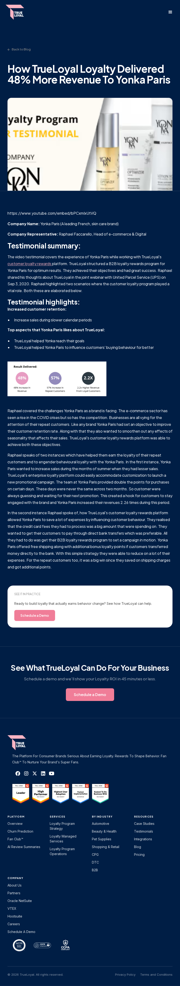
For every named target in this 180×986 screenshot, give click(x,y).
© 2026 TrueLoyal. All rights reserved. (35, 974)
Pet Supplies (101, 839)
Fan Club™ (15, 839)
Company (15, 877)
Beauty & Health (104, 831)
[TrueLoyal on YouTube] (51, 773)
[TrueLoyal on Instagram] (26, 773)
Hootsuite (15, 916)
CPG (95, 855)
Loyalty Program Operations (62, 851)
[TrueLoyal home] (24, 742)
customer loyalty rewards (30, 263)
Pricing (139, 855)
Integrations (143, 839)
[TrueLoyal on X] (35, 773)
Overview (15, 824)
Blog (137, 847)
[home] (19, 12)
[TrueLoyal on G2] (20, 793)
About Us (15, 885)
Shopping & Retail (105, 847)
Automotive (100, 824)
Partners (14, 893)
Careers (14, 924)
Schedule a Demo (21, 932)
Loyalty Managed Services (63, 838)
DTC (95, 862)
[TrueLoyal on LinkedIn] (43, 773)
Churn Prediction (20, 831)
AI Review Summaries (24, 847)
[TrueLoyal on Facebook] (18, 773)
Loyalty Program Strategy (62, 826)
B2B (95, 870)
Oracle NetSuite (20, 901)
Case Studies (144, 824)
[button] (170, 12)
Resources (144, 816)
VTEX (12, 908)
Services (57, 816)
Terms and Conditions (156, 974)
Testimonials (143, 831)
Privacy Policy (125, 974)
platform (16, 816)
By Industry (102, 816)
